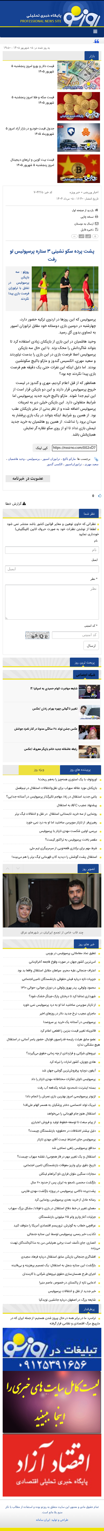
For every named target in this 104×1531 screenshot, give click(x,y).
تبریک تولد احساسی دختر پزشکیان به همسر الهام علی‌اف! (59, 1105)
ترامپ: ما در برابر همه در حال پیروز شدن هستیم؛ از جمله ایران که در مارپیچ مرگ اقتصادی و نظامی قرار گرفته (55, 1320)
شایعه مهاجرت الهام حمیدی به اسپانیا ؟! (53, 688)
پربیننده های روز (80, 769)
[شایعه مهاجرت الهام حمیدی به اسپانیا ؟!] (89, 692)
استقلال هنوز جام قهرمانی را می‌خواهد (71, 1113)
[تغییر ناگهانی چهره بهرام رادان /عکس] (89, 712)
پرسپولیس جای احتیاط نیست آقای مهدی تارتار (66, 1139)
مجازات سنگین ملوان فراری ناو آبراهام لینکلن (67, 1174)
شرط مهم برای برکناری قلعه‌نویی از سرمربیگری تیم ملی (63, 848)
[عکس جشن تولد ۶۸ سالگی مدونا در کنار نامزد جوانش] (89, 732)
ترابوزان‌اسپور (73, 464)
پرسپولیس (33, 458)
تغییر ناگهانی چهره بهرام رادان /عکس (54, 709)
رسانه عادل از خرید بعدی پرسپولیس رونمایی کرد (65, 1199)
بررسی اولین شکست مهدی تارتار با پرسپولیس (68, 831)
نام (96, 540)
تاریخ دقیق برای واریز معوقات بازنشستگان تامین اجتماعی (59, 1165)
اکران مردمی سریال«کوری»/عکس (52, 932)
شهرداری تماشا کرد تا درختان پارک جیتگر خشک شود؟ (62, 996)
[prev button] (18, 868)
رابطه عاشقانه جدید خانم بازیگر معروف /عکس (50, 749)
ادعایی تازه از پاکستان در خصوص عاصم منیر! (67, 1282)
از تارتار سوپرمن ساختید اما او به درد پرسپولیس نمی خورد (59, 1005)
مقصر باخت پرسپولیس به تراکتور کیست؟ (71, 839)
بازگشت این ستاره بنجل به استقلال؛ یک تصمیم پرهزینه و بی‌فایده (53, 1265)
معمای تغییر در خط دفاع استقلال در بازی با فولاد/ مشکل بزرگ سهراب (52, 1208)
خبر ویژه (75, 192)
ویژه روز (39, 769)
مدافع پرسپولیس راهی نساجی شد (74, 1148)
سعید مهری (91, 464)
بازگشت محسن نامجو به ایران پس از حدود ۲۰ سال (63, 1182)
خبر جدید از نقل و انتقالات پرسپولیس (72, 1291)
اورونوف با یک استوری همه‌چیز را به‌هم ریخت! (67, 779)
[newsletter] (28, 478)
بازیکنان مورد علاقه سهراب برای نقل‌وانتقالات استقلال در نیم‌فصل (56, 788)
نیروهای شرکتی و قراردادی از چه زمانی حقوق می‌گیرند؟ (61, 1053)
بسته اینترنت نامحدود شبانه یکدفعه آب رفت (67, 1088)
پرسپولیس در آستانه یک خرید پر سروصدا (69, 1022)
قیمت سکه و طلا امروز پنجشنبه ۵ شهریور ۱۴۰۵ (32, 100)
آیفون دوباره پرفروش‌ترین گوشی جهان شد (69, 1070)
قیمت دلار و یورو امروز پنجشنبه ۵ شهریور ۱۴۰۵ (32, 69)
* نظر (94, 578)
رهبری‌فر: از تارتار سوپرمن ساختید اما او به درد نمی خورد (61, 822)
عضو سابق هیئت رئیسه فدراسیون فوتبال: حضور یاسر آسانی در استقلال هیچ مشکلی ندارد (53, 1042)
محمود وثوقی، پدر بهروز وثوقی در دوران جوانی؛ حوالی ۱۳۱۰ (58, 987)
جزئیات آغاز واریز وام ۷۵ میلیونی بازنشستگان (67, 1217)
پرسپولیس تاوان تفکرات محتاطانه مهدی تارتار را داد (63, 1079)
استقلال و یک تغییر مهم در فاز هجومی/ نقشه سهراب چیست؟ (56, 1156)
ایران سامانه (43, 1520)
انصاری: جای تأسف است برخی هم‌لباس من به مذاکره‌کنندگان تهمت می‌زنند (55, 1245)
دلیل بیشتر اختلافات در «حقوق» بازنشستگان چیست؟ (62, 1131)
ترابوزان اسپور (51, 458)
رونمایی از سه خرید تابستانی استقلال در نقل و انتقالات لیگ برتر (56, 814)
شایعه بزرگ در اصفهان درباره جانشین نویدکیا (67, 1300)
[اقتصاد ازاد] (52, 1465)
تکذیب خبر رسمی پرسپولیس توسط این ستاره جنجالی (61, 1234)
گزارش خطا (13, 503)
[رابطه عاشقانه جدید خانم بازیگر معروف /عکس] (89, 752)
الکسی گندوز (54, 464)
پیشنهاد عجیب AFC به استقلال (77, 805)
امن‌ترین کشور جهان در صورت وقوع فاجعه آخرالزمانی (62, 962)
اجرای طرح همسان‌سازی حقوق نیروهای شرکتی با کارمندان (59, 1274)
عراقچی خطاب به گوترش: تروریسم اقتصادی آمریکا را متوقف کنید (55, 1225)
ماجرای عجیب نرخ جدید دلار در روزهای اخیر (68, 1013)
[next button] (8, 868)
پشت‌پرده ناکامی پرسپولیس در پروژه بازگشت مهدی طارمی (58, 1191)
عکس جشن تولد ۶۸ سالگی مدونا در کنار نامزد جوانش (45, 729)
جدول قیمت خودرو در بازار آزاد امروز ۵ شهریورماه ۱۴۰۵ (30, 131)
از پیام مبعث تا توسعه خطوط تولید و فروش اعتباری (63, 1122)
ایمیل (94, 559)
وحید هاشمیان (16, 458)
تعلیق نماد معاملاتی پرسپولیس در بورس (71, 953)
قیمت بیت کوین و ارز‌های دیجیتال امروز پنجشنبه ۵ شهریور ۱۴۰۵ (32, 162)
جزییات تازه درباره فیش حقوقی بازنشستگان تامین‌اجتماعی (59, 979)
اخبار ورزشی (90, 192)
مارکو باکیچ (69, 458)
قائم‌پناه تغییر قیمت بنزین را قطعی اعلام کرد (68, 1030)
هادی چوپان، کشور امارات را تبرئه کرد (73, 1062)
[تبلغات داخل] (52, 1349)
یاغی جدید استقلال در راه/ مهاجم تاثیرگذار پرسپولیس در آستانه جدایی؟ (51, 796)
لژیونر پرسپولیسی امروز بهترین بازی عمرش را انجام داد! (61, 1096)
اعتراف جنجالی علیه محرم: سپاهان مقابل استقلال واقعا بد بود (57, 970)
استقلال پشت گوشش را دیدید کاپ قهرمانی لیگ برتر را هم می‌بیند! (54, 857)
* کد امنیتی (91, 625)
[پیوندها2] (52, 1402)
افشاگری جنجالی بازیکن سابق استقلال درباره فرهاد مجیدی (58, 1257)
